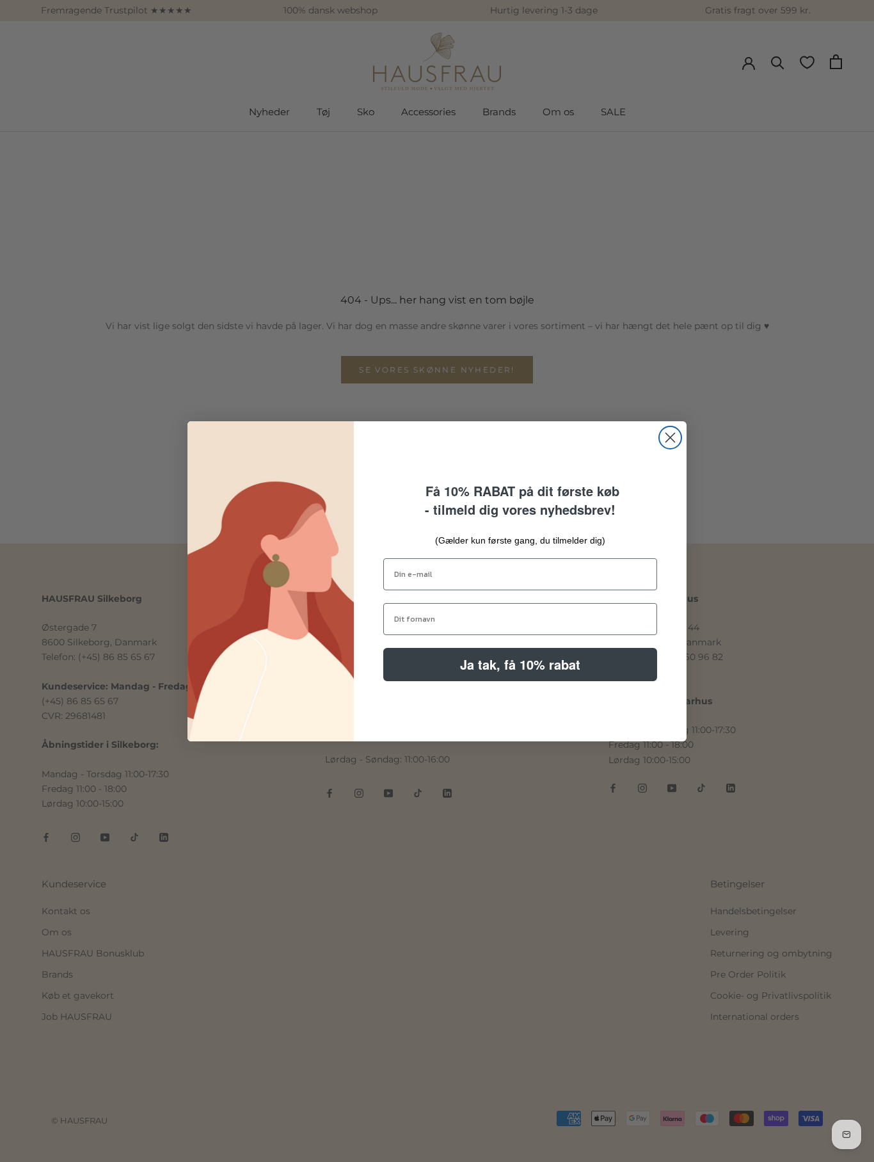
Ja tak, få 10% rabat (520, 664)
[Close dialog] (670, 437)
